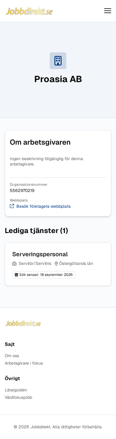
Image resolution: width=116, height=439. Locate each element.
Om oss (12, 355)
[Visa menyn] (107, 10)
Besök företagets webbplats (43, 206)
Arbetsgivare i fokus (24, 363)
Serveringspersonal (40, 254)
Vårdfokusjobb (18, 397)
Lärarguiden (16, 390)
